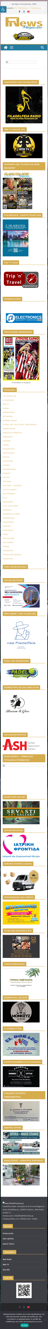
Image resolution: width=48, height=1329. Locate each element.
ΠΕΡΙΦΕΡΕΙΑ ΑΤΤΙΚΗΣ (11, 514)
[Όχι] (45, 1320)
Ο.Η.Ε (5, 498)
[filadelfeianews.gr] (6, 47)
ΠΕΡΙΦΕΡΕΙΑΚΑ (9, 518)
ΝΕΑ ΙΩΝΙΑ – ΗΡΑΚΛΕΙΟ (12, 485)
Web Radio (7, 1259)
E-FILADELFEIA (8, 400)
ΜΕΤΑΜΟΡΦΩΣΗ (9, 469)
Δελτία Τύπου (8, 1244)
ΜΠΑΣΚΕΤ (7, 473)
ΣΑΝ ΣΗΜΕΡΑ (8, 542)
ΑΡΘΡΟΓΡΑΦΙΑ (8, 412)
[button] (3, 9)
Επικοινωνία (8, 1233)
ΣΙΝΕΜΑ (6, 546)
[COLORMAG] (13, 1203)
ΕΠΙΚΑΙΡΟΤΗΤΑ (9, 449)
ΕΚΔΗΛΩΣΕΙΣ (8, 437)
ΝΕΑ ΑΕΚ (6, 477)
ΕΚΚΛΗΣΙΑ (7, 441)
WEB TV (6, 404)
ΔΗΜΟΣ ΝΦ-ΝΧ (9, 428)
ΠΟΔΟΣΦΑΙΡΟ (8, 522)
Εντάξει (25, 1325)
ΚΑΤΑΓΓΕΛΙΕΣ (8, 461)
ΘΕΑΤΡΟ (6, 457)
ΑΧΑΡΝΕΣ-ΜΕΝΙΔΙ (10, 420)
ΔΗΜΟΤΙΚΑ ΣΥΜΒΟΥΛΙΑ (12, 432)
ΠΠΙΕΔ (5, 534)
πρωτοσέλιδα (17, 382)
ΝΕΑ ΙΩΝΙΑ (7, 481)
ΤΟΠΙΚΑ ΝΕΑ (8, 558)
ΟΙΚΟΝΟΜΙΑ (8, 502)
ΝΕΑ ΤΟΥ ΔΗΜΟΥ (10, 489)
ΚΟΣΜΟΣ (6, 465)
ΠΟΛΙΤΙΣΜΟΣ (8, 530)
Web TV (6, 1264)
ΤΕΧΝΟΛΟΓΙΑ (8, 550)
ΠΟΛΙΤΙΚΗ (7, 526)
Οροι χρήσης (8, 1238)
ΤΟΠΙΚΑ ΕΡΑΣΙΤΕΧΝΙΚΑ (12, 554)
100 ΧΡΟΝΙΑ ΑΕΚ (9, 396)
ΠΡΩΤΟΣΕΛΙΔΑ (8, 538)
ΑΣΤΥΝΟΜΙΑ (8, 416)
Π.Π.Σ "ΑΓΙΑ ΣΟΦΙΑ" (10, 506)
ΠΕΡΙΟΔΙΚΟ (7, 510)
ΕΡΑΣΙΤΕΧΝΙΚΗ (8, 453)
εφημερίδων (27, 382)
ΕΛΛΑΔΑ (6, 445)
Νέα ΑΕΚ (6, 1270)
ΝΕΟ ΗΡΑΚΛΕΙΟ (9, 493)
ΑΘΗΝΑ (6, 408)
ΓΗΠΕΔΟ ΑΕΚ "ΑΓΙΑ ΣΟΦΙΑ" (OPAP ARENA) (19, 424)
